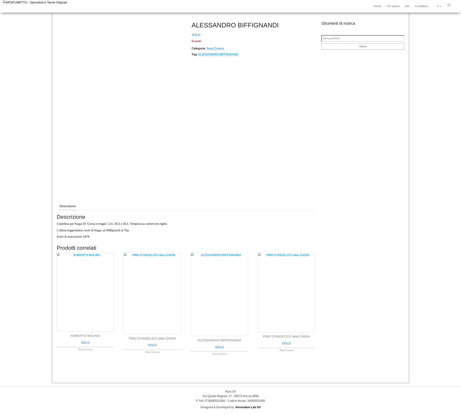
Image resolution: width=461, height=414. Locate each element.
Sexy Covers (215, 48)
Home (377, 6)
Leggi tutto (85, 348)
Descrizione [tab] (68, 206)
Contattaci (421, 6)
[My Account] (455, 6)
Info (407, 6)
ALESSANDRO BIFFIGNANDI (218, 54)
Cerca (362, 46)
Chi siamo (393, 6)
